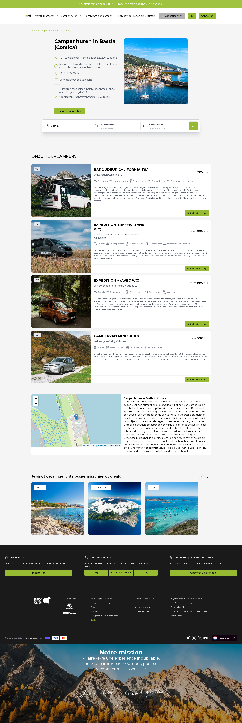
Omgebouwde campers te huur (106, 603)
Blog (93, 607)
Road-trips (96, 611)
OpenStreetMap (102, 445)
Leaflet (88, 445)
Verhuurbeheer (178, 615)
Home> (35, 30)
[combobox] (213, 638)
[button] (76, 417)
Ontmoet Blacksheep (203, 572)
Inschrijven (39, 572)
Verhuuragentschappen (102, 598)
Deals (93, 620)
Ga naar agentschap (69, 111)
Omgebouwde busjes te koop (104, 615)
